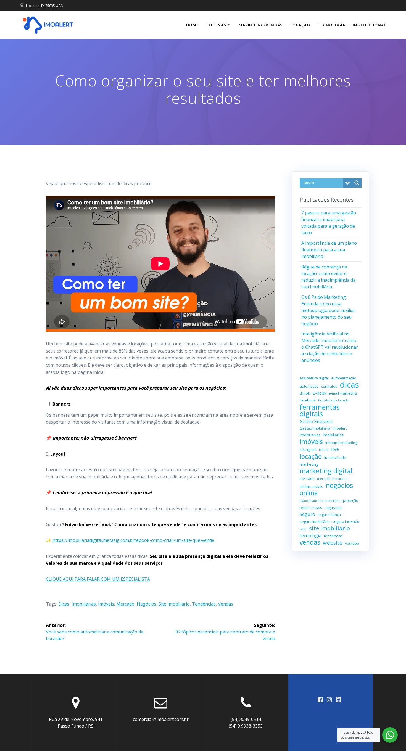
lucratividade (335, 457)
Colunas (216, 25)
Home (192, 25)
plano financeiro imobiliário (320, 501)
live (335, 449)
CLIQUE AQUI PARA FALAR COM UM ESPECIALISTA (98, 579)
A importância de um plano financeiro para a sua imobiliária (329, 249)
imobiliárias (333, 435)
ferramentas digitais (320, 410)
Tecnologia (331, 25)
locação (311, 456)
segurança (333, 507)
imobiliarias (84, 604)
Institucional (369, 25)
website (332, 542)
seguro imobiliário (315, 521)
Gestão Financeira (316, 421)
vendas (225, 604)
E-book (319, 393)
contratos (329, 386)
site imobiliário (174, 604)
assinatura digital (314, 378)
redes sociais (311, 507)
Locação (300, 25)
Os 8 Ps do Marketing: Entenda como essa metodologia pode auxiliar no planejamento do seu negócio (328, 310)
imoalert (340, 428)
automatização (343, 378)
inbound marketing (341, 442)
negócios (146, 604)
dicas (63, 604)
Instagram (308, 449)
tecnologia (310, 535)
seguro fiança (329, 514)
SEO (303, 528)
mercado (125, 604)
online (309, 493)
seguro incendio (345, 521)
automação (309, 386)
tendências (204, 604)
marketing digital (326, 470)
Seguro (307, 514)
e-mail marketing (343, 393)
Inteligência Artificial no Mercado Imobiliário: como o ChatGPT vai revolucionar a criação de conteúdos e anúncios (329, 347)
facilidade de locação (333, 400)
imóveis (106, 604)
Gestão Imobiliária (315, 428)
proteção (350, 500)
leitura (324, 450)
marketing (309, 464)
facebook (308, 400)
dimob (305, 393)
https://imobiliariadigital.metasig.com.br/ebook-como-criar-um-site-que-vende (133, 540)
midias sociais (311, 486)
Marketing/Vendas (261, 25)
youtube (352, 543)
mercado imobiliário (332, 479)
